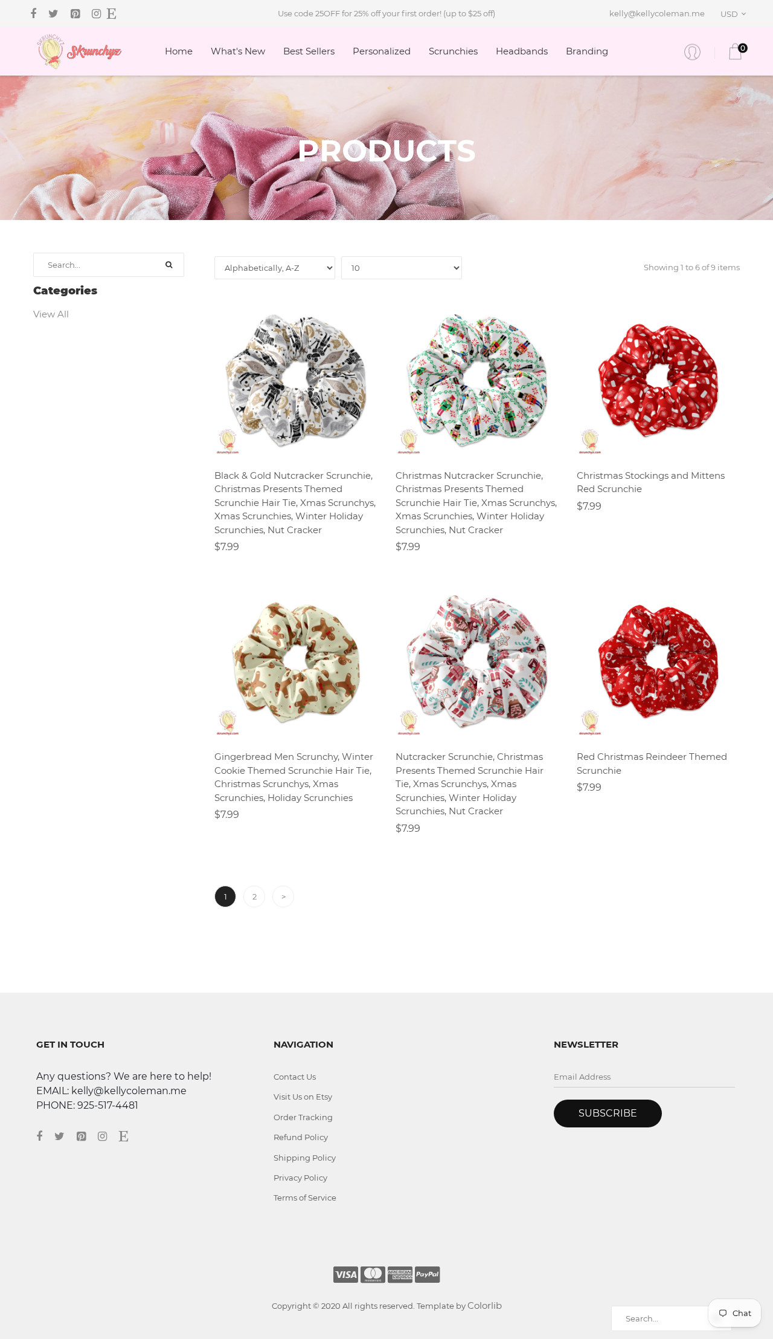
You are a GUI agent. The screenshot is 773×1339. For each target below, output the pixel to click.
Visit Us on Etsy (303, 1096)
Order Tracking (303, 1117)
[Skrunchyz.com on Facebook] (33, 13)
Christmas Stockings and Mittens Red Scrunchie (651, 482)
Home (179, 51)
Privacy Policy (300, 1177)
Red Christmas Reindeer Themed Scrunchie (652, 763)
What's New (238, 51)
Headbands (522, 51)
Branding (587, 51)
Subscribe (608, 1113)
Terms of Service (305, 1197)
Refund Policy (301, 1137)
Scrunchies (453, 51)
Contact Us (295, 1076)
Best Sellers (309, 51)
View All (51, 314)
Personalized (382, 51)
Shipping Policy (305, 1157)
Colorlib (484, 1305)
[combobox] (735, 14)
